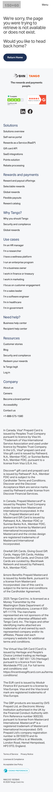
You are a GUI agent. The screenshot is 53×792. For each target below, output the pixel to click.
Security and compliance (17, 224)
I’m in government (13, 307)
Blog (5, 349)
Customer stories (13, 344)
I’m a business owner (14, 268)
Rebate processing (13, 165)
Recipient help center (15, 328)
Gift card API (10, 148)
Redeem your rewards (15, 361)
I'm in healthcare (12, 302)
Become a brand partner (16, 399)
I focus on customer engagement (21, 285)
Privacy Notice (27, 754)
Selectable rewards (14, 186)
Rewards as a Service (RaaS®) (19, 142)
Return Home (15, 57)
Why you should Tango (15, 218)
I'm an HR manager (13, 245)
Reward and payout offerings (19, 180)
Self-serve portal (12, 137)
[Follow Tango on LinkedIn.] (22, 111)
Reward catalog (11, 203)
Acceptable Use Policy (13, 764)
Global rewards (11, 192)
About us (8, 387)
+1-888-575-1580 (13, 416)
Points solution (11, 159)
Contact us (9, 410)
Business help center (15, 323)
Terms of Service (10, 754)
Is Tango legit (10, 366)
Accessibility (10, 404)
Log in (6, 372)
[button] (16, 770)
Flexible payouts (12, 197)
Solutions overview (13, 131)
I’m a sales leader (12, 290)
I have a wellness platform (17, 256)
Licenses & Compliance (13, 759)
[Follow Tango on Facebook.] (30, 111)
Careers (7, 393)
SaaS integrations (13, 154)
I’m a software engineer (16, 296)
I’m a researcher (12, 250)
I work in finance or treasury (18, 273)
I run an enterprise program (18, 262)
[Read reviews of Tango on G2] (36, 99)
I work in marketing (13, 279)
